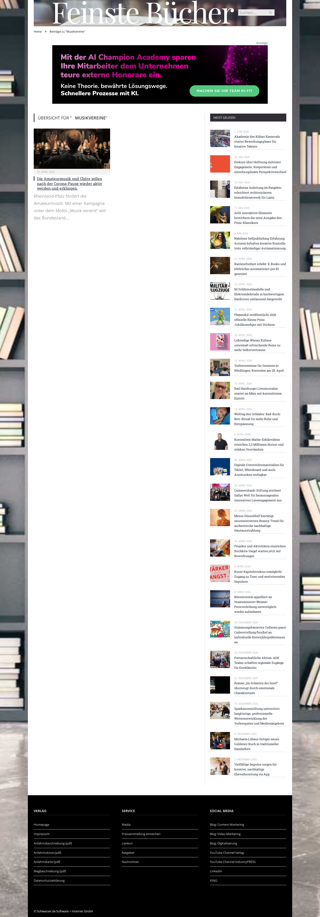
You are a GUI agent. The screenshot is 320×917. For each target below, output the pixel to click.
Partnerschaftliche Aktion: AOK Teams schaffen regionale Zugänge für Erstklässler (259, 663)
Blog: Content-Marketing (227, 824)
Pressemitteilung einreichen (141, 834)
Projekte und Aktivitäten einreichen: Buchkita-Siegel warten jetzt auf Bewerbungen (260, 551)
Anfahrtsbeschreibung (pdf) (53, 843)
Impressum (42, 834)
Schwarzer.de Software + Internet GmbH (65, 911)
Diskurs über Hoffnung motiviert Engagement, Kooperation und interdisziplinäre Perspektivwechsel (260, 167)
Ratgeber (128, 852)
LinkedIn (216, 871)
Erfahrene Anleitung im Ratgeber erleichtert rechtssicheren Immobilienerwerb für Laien (257, 192)
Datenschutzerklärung (49, 880)
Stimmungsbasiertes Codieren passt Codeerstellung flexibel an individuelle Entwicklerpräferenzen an (260, 634)
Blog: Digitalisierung (223, 843)
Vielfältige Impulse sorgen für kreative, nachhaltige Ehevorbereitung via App (255, 769)
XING (213, 880)
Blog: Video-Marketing (225, 834)
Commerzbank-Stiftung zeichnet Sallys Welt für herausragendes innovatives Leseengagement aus (258, 495)
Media (126, 824)
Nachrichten (130, 862)
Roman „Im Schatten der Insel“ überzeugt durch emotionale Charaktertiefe (256, 688)
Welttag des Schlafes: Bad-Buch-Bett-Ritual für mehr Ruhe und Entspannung (257, 419)
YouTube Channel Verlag (227, 852)
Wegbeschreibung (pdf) (50, 871)
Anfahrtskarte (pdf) (47, 862)
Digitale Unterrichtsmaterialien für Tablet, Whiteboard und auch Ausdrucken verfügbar (259, 470)
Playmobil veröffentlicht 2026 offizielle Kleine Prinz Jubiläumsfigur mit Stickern (255, 320)
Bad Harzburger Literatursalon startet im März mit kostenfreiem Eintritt (258, 393)
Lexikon (127, 843)
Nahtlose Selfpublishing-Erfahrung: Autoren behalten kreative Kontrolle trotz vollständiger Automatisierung (260, 243)
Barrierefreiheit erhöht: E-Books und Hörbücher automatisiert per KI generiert (260, 269)
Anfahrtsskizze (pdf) (47, 852)
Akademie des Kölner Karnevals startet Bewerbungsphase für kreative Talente (257, 141)
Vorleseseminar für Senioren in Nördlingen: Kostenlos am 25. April (259, 368)
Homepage (41, 824)
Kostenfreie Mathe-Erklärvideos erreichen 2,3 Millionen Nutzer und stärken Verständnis (259, 444)
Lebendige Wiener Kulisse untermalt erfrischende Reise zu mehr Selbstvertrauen (257, 345)
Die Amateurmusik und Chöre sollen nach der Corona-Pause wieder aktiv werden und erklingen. (69, 183)
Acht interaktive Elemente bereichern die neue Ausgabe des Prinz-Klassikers (258, 218)
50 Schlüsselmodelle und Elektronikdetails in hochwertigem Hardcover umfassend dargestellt (259, 294)
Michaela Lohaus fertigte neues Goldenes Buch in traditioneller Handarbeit (256, 744)
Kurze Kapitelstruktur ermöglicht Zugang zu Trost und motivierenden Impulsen (259, 576)
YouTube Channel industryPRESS (233, 862)
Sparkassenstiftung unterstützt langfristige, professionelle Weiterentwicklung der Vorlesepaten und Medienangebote (259, 715)
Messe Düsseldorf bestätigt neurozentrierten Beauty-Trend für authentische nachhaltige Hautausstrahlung (259, 523)
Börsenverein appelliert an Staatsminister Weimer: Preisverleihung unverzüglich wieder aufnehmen (255, 604)
